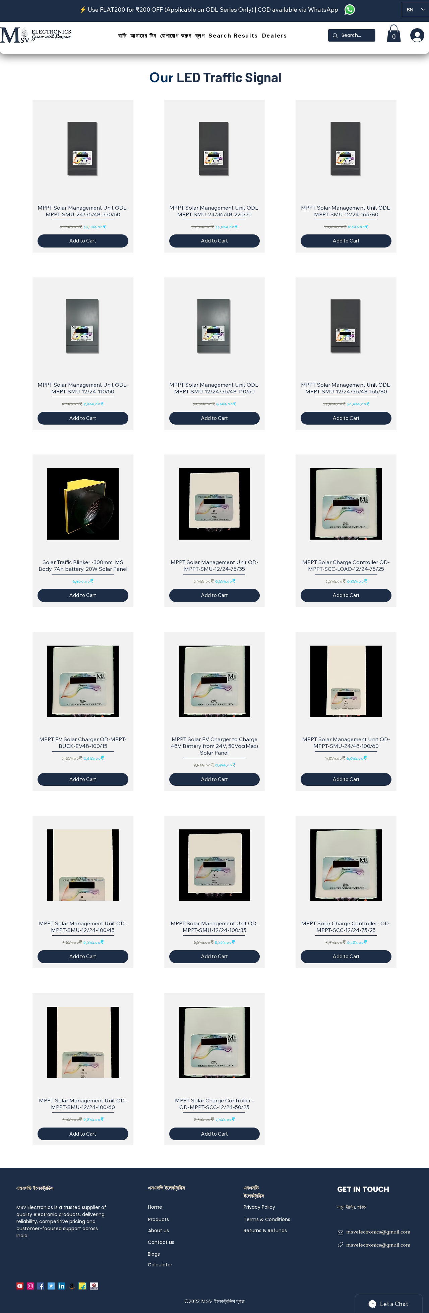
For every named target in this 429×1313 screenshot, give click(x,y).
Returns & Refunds (265, 1230)
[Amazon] (71, 1286)
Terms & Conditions (267, 1219)
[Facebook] (40, 1286)
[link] (393, 33)
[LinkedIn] (61, 1286)
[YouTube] (19, 1286)
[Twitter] (51, 1286)
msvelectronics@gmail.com (378, 1231)
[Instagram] (30, 1286)
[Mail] (340, 1233)
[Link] (340, 1244)
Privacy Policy (259, 1207)
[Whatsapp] (349, 9)
